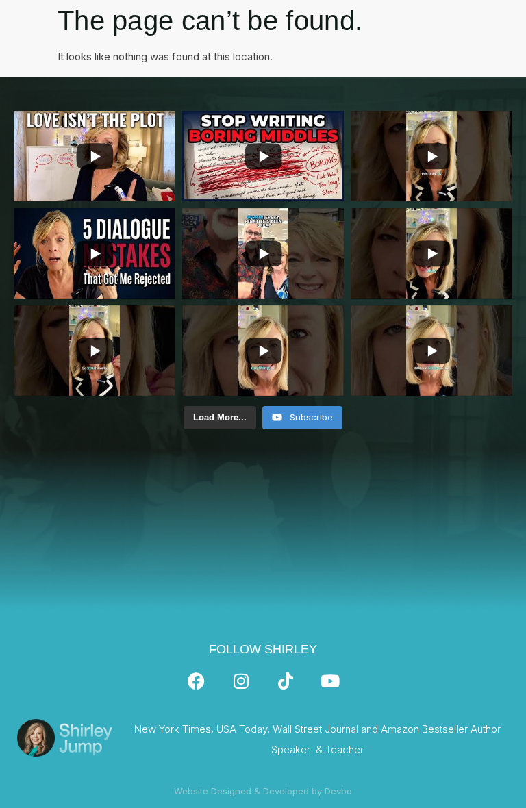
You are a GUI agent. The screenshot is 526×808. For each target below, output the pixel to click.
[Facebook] (196, 681)
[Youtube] (330, 681)
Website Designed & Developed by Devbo (263, 790)
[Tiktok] (285, 681)
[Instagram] (241, 681)
